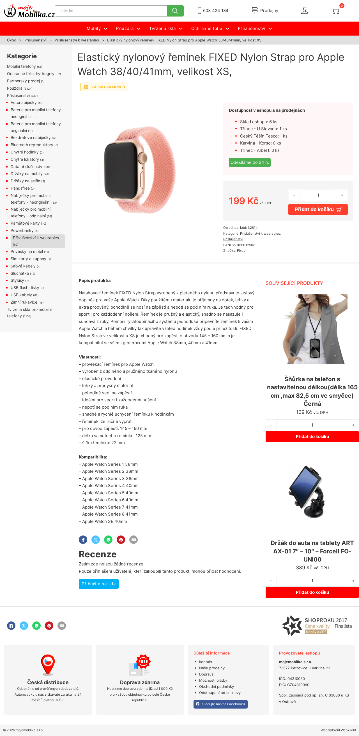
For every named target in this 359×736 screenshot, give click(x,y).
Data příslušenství (27, 166)
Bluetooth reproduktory (32, 144)
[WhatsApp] (108, 539)
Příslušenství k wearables (77, 40)
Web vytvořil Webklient (338, 730)
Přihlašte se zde (99, 583)
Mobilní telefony (21, 66)
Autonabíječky (24, 102)
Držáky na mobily (27, 173)
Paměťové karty (25, 223)
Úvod (11, 40)
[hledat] (175, 11)
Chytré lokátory (25, 159)
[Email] (133, 539)
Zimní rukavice (24, 302)
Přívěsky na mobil (27, 251)
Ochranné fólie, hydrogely (30, 73)
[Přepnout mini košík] (336, 11)
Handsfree (20, 188)
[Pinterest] (121, 539)
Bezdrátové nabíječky (31, 137)
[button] (198, 101)
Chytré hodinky (25, 152)
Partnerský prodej (23, 80)
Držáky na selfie (25, 180)
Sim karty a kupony (28, 258)
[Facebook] (83, 539)
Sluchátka (20, 273)
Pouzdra (14, 88)
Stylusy (17, 280)
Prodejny (269, 10)
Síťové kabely (23, 266)
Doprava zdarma (140, 682)
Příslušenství (35, 40)
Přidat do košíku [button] (312, 436)
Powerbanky (22, 230)
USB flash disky (25, 287)
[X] (95, 539)
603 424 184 (216, 10)
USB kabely (21, 294)
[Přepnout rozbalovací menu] (105, 29)
